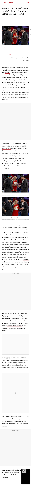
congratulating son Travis (14, 326)
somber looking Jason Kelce (10, 360)
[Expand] (23, 470)
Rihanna (7, 72)
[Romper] (7, 3)
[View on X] (15, 344)
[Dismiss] (28, 470)
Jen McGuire (26, 60)
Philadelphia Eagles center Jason (15, 77)
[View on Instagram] (15, 393)
